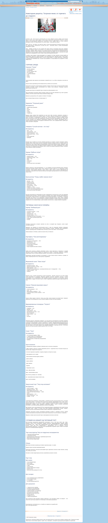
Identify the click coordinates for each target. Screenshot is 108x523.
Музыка (75, 10)
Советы (35, 5)
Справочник (49, 5)
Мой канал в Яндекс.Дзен (75, 13)
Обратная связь (30, 1)
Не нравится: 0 (65, 511)
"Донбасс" (31, 17)
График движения (71, 11)
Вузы (80, 10)
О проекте (38, 1)
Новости (29, 5)
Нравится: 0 (59, 511)
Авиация (42, 5)
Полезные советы (33, 7)
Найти (81, 1)
